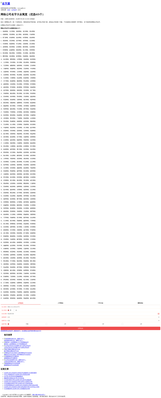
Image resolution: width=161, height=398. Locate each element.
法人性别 (4, 310)
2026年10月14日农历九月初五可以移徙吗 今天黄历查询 (20, 373)
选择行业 (4, 320)
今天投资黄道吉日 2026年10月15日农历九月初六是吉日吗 (21, 385)
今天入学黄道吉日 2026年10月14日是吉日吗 (17, 374)
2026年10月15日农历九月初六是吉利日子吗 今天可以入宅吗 (21, 387)
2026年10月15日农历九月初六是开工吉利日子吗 (18, 381)
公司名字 (14, 10)
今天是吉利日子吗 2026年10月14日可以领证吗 (17, 380)
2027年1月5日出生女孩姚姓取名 (13, 376)
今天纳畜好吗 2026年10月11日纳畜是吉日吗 (17, 388)
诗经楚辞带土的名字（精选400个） (11, 331)
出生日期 (4, 313)
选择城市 (4, 317)
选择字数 (4, 324)
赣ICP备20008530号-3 (38, 394)
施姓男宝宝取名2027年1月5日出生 (14, 378)
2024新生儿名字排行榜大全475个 (31, 331)
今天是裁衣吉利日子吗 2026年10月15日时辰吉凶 (18, 383)
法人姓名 (4, 306)
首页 (8, 10)
